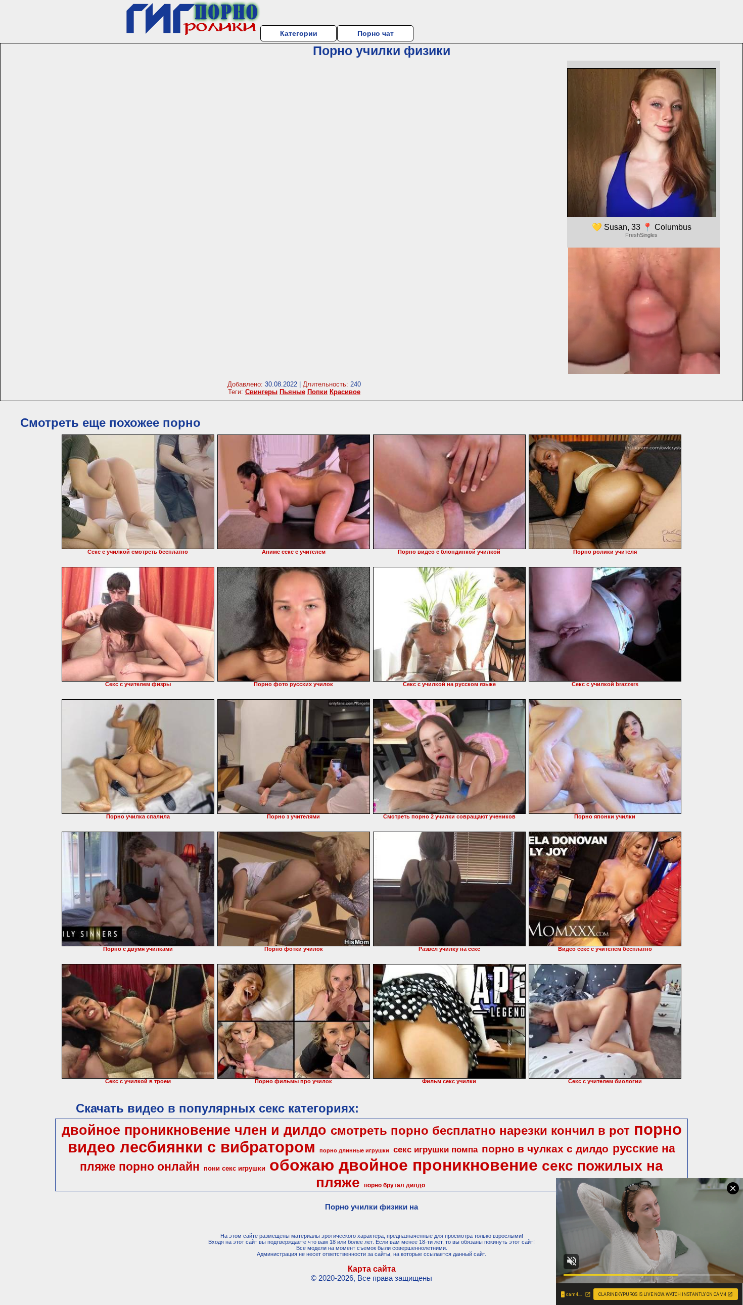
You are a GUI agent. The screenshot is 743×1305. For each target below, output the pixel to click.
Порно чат (375, 33)
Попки (317, 392)
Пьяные (292, 392)
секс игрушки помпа (435, 1149)
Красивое (345, 392)
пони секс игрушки (234, 1168)
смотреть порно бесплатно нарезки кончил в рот (480, 1130)
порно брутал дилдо (394, 1185)
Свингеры (261, 392)
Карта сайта (372, 1269)
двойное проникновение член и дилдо (194, 1130)
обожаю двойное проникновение (403, 1165)
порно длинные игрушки (354, 1150)
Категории (298, 33)
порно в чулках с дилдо (545, 1149)
